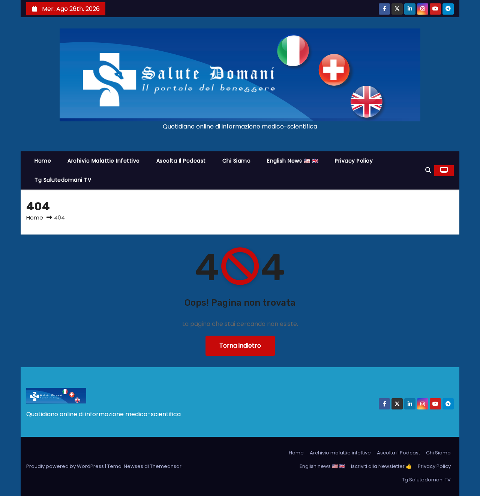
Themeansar (166, 466)
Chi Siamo (236, 160)
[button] (428, 170)
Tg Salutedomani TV (62, 180)
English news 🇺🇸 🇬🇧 (292, 160)
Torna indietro (240, 345)
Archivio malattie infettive (104, 160)
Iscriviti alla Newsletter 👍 (381, 466)
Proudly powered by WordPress (65, 466)
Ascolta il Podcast (181, 160)
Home (42, 160)
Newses (133, 466)
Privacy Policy (354, 160)
